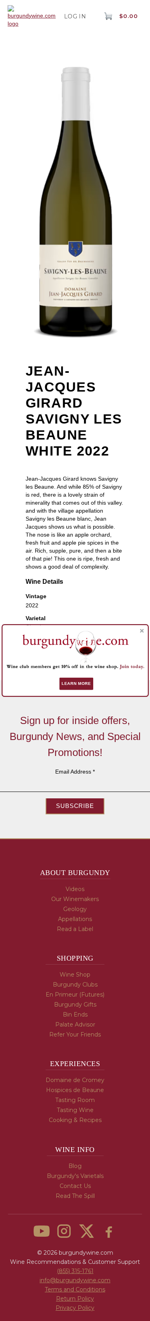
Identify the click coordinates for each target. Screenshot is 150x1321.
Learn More (76, 684)
